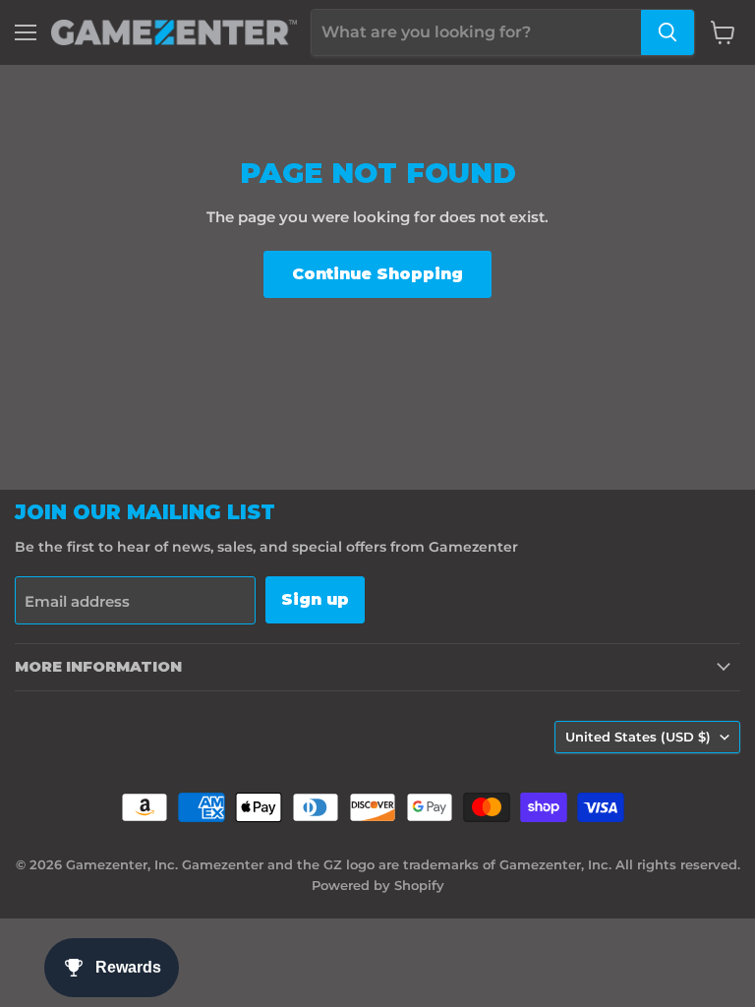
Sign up (315, 599)
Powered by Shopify (378, 885)
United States (638, 736)
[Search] (667, 32)
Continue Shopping (377, 274)
